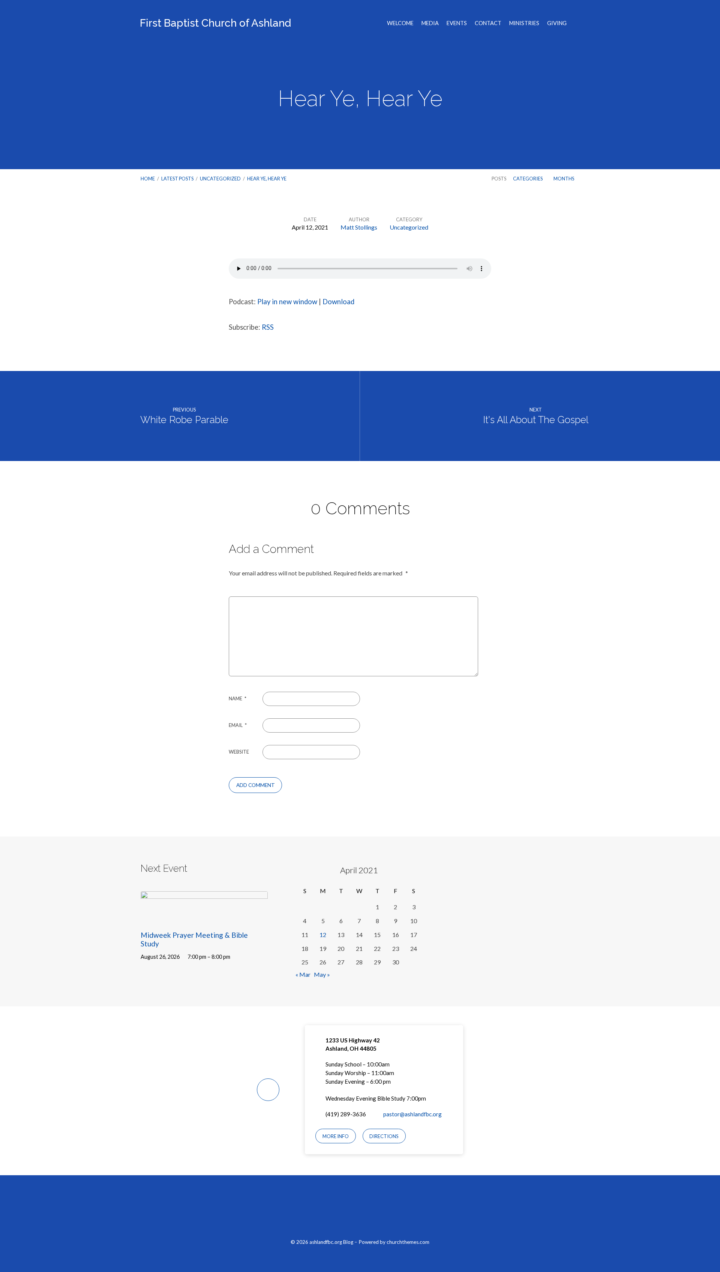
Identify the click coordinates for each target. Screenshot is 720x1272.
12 (323, 934)
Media (430, 23)
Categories (528, 179)
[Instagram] (360, 1211)
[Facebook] (342, 1211)
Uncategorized (220, 179)
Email (238, 725)
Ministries (524, 23)
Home (148, 179)
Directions (384, 1136)
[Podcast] (377, 1211)
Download (338, 301)
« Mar (303, 974)
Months (564, 179)
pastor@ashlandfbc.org (412, 1114)
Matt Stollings (358, 227)
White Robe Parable (184, 419)
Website (239, 752)
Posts (499, 179)
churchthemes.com (408, 1242)
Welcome (400, 23)
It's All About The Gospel (535, 419)
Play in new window (287, 301)
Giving (557, 23)
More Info (335, 1136)
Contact (488, 23)
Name (237, 698)
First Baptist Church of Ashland (215, 23)
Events (457, 23)
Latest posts (177, 179)
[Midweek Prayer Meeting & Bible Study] (204, 917)
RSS (268, 327)
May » (322, 974)
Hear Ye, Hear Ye (266, 179)
